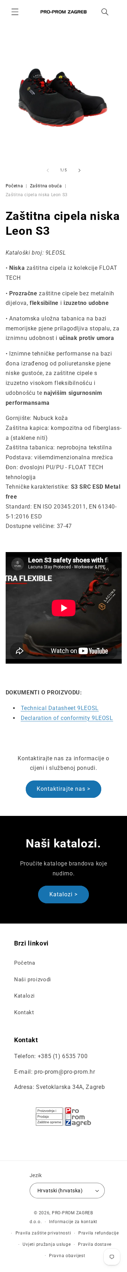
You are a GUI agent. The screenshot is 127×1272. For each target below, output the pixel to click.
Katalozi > (63, 894)
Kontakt (24, 1012)
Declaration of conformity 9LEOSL (67, 718)
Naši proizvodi (32, 979)
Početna (14, 185)
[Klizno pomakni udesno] (79, 170)
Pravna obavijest (67, 1255)
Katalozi (24, 996)
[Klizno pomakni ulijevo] (47, 170)
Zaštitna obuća (46, 185)
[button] (15, 12)
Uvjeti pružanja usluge (47, 1244)
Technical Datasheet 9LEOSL (60, 708)
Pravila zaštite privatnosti (43, 1233)
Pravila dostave (94, 1244)
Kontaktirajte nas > (63, 788)
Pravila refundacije (98, 1233)
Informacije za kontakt (73, 1221)
